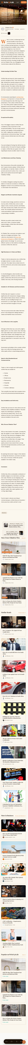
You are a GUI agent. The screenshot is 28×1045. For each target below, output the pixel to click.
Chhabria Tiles (8, 27)
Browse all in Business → (20, 815)
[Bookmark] (16, 1041)
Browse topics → (22, 612)
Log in (17, 2)
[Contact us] (24, 1042)
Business (6, 5)
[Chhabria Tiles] (2, 29)
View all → (24, 538)
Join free (24, 2)
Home (2, 5)
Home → (24, 954)
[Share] (21, 1041)
